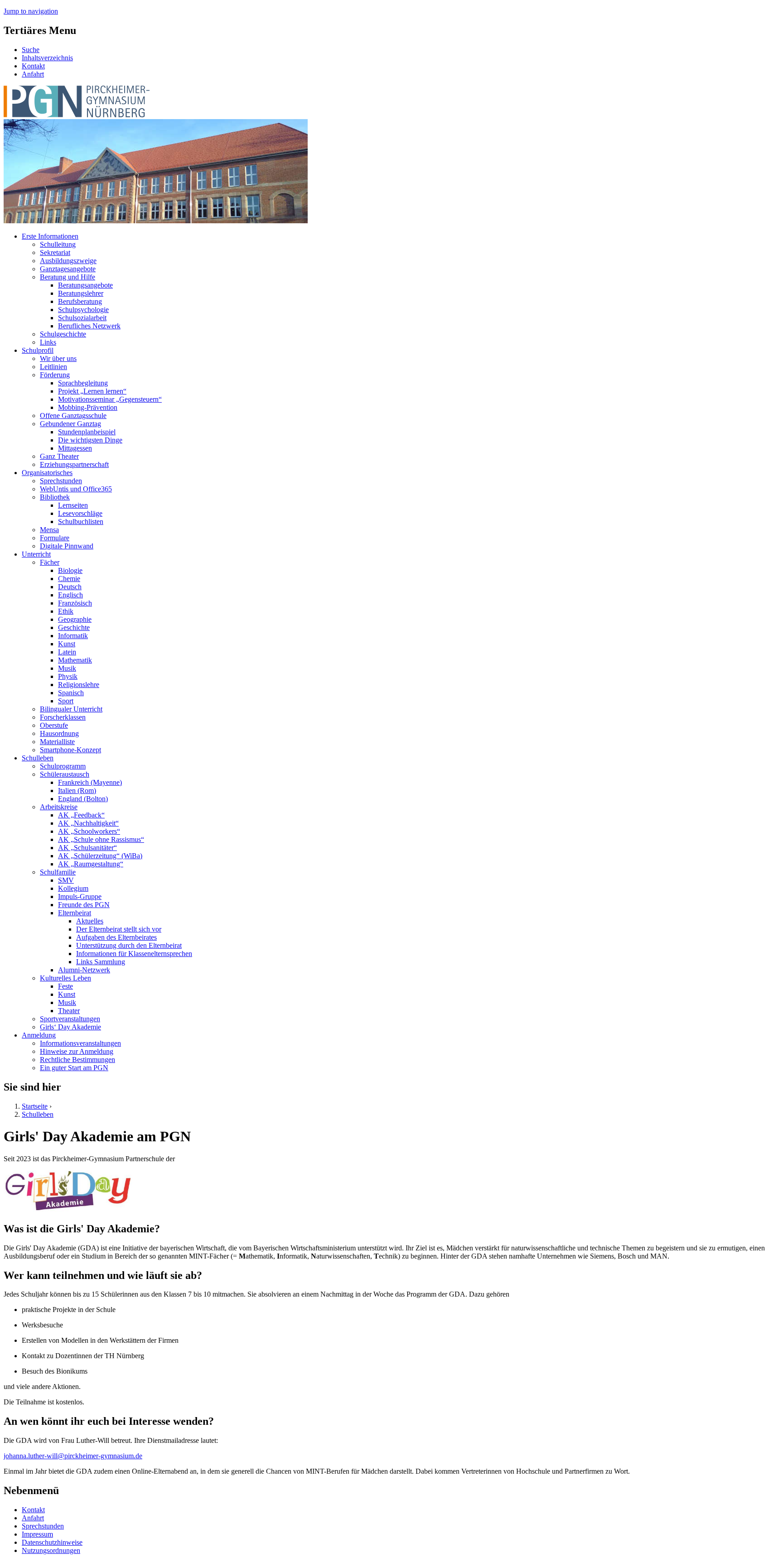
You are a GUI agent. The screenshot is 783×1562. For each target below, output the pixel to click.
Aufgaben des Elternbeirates (116, 937)
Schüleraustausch (64, 774)
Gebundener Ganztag (70, 424)
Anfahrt (33, 74)
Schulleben (37, 758)
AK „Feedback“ (81, 815)
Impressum (37, 1534)
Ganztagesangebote (68, 269)
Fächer (49, 562)
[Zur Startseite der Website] (77, 115)
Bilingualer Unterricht (71, 709)
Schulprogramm (63, 766)
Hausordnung (59, 733)
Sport (65, 701)
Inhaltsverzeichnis (47, 58)
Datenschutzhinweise (52, 1542)
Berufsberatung (80, 301)
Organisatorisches (47, 472)
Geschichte (74, 627)
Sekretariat (55, 252)
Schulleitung (58, 244)
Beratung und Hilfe (67, 277)
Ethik (65, 611)
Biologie (70, 570)
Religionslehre (78, 684)
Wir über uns (58, 358)
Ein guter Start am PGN (74, 1068)
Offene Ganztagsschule (73, 415)
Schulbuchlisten (80, 521)
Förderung (55, 375)
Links (48, 342)
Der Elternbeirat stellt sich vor (118, 929)
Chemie (69, 578)
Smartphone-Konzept (70, 750)
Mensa (49, 529)
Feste (65, 986)
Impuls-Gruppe (80, 896)
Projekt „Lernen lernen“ (92, 391)
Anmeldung (39, 1035)
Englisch (70, 595)
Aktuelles (89, 921)
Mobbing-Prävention (87, 407)
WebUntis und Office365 (76, 489)
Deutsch (70, 587)
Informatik (73, 635)
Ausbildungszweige (68, 260)
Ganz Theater (59, 456)
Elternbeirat (74, 913)
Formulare (54, 538)
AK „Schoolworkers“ (89, 831)
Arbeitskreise (58, 807)
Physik (67, 676)
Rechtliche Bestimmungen (77, 1059)
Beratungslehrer (80, 293)
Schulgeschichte (63, 334)
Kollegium (73, 888)
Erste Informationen (50, 236)
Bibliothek (55, 497)
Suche (30, 49)
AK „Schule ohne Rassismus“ (101, 839)
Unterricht (36, 554)
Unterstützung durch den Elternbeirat (129, 945)
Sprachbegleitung (83, 383)
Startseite (35, 1106)
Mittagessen (75, 448)
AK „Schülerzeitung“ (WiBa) (100, 856)
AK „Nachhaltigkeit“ (88, 823)
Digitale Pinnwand (66, 546)
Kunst (66, 644)
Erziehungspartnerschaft (74, 464)
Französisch (75, 603)
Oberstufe (54, 725)
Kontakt (33, 66)
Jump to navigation (31, 11)
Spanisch (71, 693)
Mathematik (75, 660)
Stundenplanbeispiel (87, 432)
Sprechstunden (61, 481)
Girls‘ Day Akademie (70, 1027)
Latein (67, 652)
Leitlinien (53, 366)
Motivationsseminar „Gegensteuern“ (110, 399)
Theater (69, 1010)
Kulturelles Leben (65, 978)
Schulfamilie (58, 872)
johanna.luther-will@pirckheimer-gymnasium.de (73, 1456)
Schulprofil (37, 350)
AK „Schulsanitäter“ (87, 847)
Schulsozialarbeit (82, 318)
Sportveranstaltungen (70, 1019)
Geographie (75, 619)
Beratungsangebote (85, 285)
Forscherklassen (63, 717)
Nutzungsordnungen (51, 1550)
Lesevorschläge (80, 513)
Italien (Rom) (77, 790)
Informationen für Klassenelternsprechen (134, 953)
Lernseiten (73, 505)
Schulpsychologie (83, 309)
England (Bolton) (83, 799)
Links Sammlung (100, 962)
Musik (67, 668)
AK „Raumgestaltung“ (90, 864)
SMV (66, 880)
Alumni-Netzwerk (84, 970)
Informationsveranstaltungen (80, 1043)
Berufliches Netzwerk (89, 326)
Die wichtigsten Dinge (90, 440)
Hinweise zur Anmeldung (76, 1051)
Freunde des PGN (84, 904)
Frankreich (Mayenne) (90, 782)
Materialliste (57, 741)
